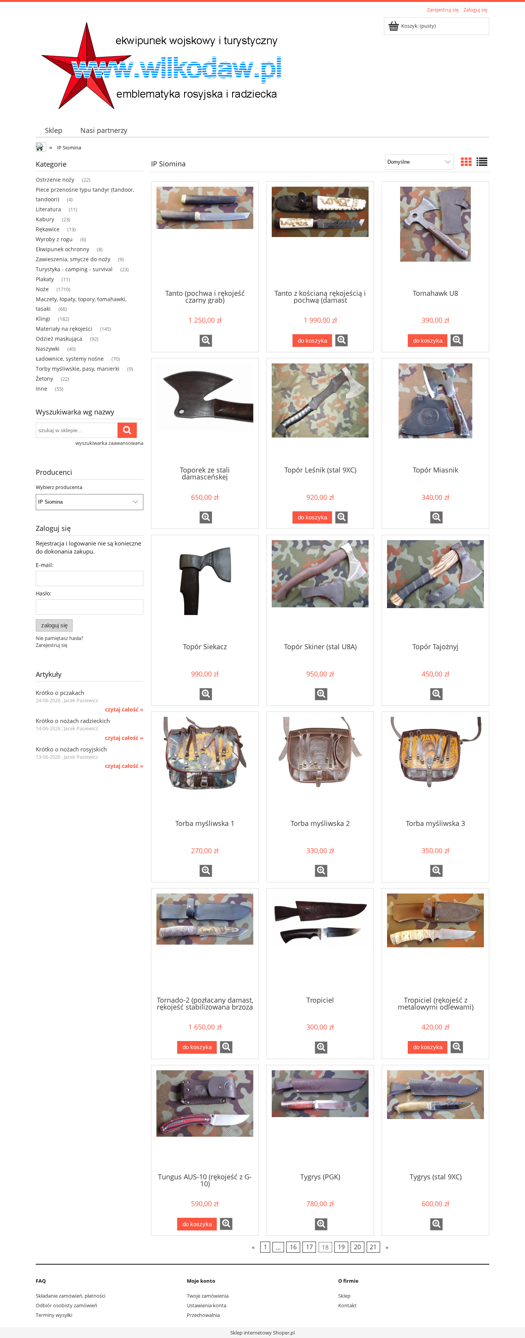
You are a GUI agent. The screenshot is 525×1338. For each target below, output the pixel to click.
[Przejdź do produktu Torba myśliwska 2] (320, 765)
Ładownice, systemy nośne (70, 358)
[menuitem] (53, 130)
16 (293, 1247)
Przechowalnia (203, 1314)
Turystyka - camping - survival (74, 269)
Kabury (45, 219)
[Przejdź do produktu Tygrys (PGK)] (320, 1118)
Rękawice (48, 229)
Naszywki (48, 348)
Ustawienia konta (206, 1305)
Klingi (43, 318)
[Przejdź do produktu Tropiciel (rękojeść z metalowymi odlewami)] (435, 942)
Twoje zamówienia (208, 1295)
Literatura (48, 209)
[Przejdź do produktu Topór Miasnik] (435, 411)
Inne (41, 388)
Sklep (344, 1295)
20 (357, 1247)
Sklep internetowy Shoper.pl (262, 1332)
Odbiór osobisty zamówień (66, 1305)
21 (373, 1247)
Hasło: (44, 593)
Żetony (44, 378)
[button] (205, 341)
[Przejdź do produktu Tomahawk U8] (435, 235)
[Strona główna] (161, 64)
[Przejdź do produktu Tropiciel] (320, 942)
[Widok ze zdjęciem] (466, 161)
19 (341, 1247)
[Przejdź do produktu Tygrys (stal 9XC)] (435, 1118)
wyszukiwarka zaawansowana (109, 442)
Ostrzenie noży (55, 179)
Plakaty (45, 279)
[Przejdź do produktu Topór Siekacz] (204, 588)
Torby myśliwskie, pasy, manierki (78, 368)
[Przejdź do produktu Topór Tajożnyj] (435, 588)
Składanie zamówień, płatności (70, 1295)
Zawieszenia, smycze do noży (73, 259)
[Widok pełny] (482, 161)
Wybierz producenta (59, 487)
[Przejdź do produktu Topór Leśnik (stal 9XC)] (320, 411)
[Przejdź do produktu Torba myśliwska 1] (204, 765)
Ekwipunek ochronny (62, 249)
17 (309, 1247)
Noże (42, 289)
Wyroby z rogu (54, 239)
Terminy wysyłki (54, 1314)
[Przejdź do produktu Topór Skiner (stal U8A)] (320, 588)
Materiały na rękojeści (64, 328)
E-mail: (44, 565)
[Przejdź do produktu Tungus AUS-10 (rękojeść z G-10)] (204, 1118)
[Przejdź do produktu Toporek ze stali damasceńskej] (204, 411)
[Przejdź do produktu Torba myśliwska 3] (435, 765)
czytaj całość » (124, 709)
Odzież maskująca (59, 338)
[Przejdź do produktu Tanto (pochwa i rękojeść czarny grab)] (204, 235)
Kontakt (347, 1305)
